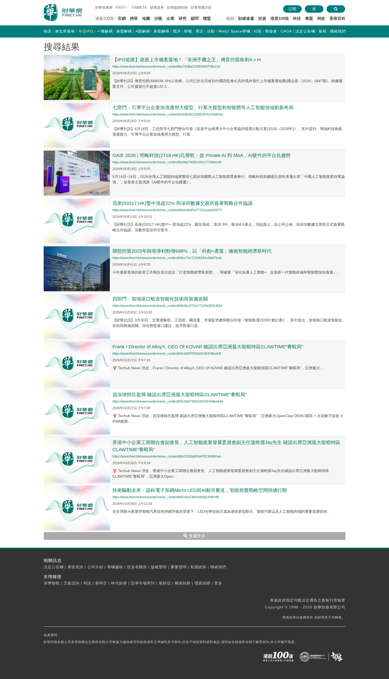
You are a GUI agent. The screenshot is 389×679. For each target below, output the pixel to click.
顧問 (195, 18)
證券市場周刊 (143, 583)
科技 (297, 18)
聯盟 (207, 18)
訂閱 (292, 9)
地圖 (146, 18)
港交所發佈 (65, 31)
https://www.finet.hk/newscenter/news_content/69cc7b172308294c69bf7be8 (166, 258)
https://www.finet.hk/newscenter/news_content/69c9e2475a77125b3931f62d (167, 306)
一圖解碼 (105, 31)
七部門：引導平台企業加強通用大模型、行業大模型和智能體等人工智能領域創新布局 (202, 107)
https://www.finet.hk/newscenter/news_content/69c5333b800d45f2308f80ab (166, 456)
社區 (258, 31)
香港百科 (337, 18)
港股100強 (279, 18)
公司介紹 (95, 567)
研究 (183, 18)
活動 (211, 31)
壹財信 (165, 583)
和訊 (87, 583)
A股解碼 (142, 31)
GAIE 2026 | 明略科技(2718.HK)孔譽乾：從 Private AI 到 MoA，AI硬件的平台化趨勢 (201, 155)
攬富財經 (202, 583)
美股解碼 (161, 31)
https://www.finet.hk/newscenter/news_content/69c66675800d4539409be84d (167, 401)
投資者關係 (137, 567)
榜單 (134, 18)
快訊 (48, 31)
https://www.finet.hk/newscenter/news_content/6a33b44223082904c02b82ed (167, 114)
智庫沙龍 (201, 8)
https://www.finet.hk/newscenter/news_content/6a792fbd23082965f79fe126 (166, 66)
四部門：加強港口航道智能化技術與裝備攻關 (160, 299)
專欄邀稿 (115, 567)
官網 (122, 18)
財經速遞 (246, 18)
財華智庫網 (103, 8)
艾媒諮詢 (71, 583)
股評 (177, 31)
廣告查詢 (75, 567)
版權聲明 (159, 567)
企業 (170, 18)
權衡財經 (183, 583)
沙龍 (158, 18)
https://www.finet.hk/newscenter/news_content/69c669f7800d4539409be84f (166, 353)
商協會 (271, 31)
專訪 (199, 31)
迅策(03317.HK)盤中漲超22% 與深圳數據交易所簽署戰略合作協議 (182, 203)
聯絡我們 (338, 31)
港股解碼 (124, 31)
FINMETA (139, 8)
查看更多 (197, 536)
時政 (321, 18)
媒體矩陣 (177, 8)
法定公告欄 (305, 31)
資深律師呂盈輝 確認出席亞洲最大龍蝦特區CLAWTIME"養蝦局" (179, 394)
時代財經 (119, 583)
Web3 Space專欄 (234, 31)
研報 (188, 31)
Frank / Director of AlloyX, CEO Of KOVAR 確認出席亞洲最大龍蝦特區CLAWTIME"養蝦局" (207, 346)
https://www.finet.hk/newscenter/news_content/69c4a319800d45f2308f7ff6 (165, 497)
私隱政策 (198, 567)
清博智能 (52, 583)
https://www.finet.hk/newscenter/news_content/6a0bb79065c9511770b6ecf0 (166, 162)
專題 (309, 18)
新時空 (101, 583)
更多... (220, 583)
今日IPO (85, 31)
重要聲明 (179, 567)
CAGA (286, 31)
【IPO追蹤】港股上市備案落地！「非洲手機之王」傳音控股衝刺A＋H (186, 59)
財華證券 (157, 8)
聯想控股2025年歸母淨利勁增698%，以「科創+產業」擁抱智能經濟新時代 (192, 251)
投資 (262, 18)
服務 (323, 31)
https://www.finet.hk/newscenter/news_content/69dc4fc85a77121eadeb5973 (167, 210)
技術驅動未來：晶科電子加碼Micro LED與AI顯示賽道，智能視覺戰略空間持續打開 (199, 490)
